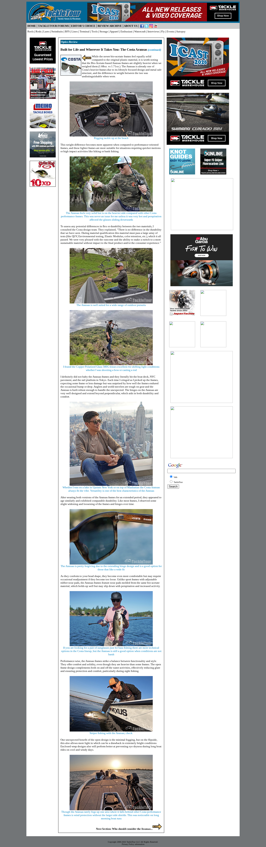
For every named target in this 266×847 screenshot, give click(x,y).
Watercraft (140, 31)
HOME (31, 25)
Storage (104, 31)
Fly (163, 31)
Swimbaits (57, 31)
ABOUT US (130, 25)
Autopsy (181, 31)
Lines (74, 31)
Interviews (153, 31)
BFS (67, 31)
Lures (46, 31)
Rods (38, 31)
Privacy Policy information (133, 844)
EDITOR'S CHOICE (83, 25)
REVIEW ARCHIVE (110, 25)
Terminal (85, 31)
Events (170, 31)
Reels (30, 31)
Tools (94, 31)
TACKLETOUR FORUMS (53, 25)
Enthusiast (126, 31)
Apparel (114, 31)
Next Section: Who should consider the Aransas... (124, 828)
